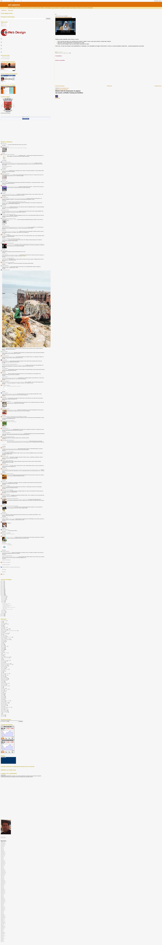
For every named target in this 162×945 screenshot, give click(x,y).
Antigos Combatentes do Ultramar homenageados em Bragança (17, 147)
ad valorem (14, 4)
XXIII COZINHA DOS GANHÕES (7, 429)
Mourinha (2, 680)
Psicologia (2, 697)
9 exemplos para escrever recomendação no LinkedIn (10, 231)
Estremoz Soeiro (5, 464)
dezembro (4, 596)
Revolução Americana (4, 702)
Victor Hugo (3, 714)
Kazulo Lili (4, 536)
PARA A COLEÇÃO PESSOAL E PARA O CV (14, 386)
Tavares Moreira (3, 708)
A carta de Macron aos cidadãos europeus (8, 356)
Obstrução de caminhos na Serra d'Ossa (9, 607)
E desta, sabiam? (5, 167)
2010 (3, 594)
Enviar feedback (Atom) (64, 88)
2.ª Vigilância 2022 (5, 239)
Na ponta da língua (5, 604)
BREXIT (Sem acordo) (5, 266)
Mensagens (4, 23)
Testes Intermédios (4, 709)
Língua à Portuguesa (6, 173)
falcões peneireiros (4, 652)
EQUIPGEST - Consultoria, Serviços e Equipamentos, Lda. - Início (13, 201)
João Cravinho (3, 667)
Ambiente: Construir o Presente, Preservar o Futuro (10, 556)
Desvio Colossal (5, 392)
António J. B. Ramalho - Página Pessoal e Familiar (11, 238)
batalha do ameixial (4, 633)
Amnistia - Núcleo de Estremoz (7, 460)
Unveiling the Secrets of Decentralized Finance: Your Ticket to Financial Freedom (14, 227)
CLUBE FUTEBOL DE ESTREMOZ (8, 420)
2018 (3, 586)
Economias (4, 230)
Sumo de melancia (5, 482)
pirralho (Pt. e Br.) (5, 263)
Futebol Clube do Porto (5, 657)
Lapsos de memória (5, 259)
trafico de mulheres (4, 711)
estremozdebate (5, 368)
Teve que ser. (4, 486)
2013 (3, 591)
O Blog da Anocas (5, 428)
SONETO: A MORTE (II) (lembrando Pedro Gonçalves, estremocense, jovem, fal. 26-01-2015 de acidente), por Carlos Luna (21, 469)
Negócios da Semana (4, 683)
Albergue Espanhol (5, 551)
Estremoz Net (4, 468)
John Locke (3, 668)
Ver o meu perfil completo (5, 58)
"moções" (3, 514)
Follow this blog (25, 118)
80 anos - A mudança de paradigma (12, 155)
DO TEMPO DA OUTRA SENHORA (8, 154)
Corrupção (2, 642)
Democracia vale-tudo (5, 206)
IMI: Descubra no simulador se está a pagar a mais (10, 377)
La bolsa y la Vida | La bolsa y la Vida (8, 214)
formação (2, 654)
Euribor (2, 650)
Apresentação (4, 417)
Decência (2, 644)
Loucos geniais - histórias (6, 603)
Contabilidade (3, 641)
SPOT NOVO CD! (5, 530)
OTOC (2, 686)
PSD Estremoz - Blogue (6, 543)
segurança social (4, 705)
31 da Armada (4, 250)
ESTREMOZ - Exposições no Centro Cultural (10, 498)
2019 (3, 585)
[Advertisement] (70, 82)
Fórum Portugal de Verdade (7, 555)
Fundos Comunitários (6, 494)
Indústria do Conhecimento (7, 166)
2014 (3, 590)
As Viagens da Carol (5, 269)
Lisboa (2, 671)
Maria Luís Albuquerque (5, 673)
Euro (1, 651)
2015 (3, 589)
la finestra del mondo (6, 485)
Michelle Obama (3, 677)
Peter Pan (2, 691)
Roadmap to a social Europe (6, 495)
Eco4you (3, 447)
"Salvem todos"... (5, 373)
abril (3, 610)
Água (2, 625)
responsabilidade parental (5, 700)
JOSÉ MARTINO (5, 197)
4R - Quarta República (6, 234)
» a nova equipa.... (10, 544)
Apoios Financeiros (5, 226)
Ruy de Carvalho (4, 704)
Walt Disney (3, 716)
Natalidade (3, 682)
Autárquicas (3, 631)
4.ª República (3, 623)
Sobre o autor (10, 10)
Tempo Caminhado (5, 146)
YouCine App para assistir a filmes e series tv (9, 194)
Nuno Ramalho (3, 684)
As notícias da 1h (5, 144)
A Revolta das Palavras (6, 401)
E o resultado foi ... (5, 369)
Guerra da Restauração (6, 162)
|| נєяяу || (3, 193)
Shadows (2, 706)
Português (2, 694)
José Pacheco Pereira (4, 669)
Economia (4, 205)
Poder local (3, 693)
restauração (3, 701)
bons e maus (3, 635)
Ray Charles (3, 698)
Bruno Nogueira (3, 636)
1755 (2, 621)
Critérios (2, 643)
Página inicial (3, 10)
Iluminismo (3, 662)
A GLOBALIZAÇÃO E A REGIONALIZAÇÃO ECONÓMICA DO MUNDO (14, 416)
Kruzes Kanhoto (5, 181)
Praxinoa (3, 372)
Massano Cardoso (4, 675)
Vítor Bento (3, 715)
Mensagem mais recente (59, 85)
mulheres (2, 681)
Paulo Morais (3, 688)
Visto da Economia (5, 355)
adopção (2, 624)
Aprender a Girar (5, 456)
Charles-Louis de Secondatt (5, 639)
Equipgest (2, 647)
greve (2, 659)
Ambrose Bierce (3, 627)
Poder (2, 692)
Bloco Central (5, 608)
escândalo (2, 648)
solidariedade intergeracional (6, 707)
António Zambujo (4, 629)
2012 (3, 592)
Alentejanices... (5, 513)
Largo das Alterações (6, 385)
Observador (4, 143)
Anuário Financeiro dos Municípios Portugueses (9, 630)
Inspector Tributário (5, 381)
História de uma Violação (5, 660)
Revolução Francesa (4, 703)
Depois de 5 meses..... (10, 537)
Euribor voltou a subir (6, 606)
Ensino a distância (4, 646)
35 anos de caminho (5, 202)
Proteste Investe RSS (6, 564)
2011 (3, 593)
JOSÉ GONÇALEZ (5, 529)
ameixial (2, 628)
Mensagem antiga (158, 85)
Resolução (3, 699)
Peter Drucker (3, 690)
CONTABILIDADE (5, 265)
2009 (3, 595)
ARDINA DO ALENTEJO (6, 465)
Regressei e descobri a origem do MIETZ (8, 518)
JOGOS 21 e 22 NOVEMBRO (11, 421)
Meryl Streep (3, 676)
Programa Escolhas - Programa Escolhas (9, 364)
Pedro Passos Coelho (4, 689)
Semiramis (4, 569)
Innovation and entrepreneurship (6, 664)
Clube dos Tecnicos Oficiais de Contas (9, 218)
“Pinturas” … (4, 235)
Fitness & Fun (4, 481)
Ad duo (3, 574)
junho (4, 601)
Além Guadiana (5, 351)
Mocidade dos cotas (4, 679)
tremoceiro (4, 397)
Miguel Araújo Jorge (4, 678)
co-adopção (3, 640)
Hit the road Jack (4, 661)
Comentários (4, 25)
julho (3, 600)
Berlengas (3, 348)
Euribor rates (3, 757)
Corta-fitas (4, 169)
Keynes (2, 670)
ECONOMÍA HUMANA (5, 215)
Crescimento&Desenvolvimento (8, 440)
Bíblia (2, 634)
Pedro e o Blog (4, 376)
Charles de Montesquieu (5, 638)
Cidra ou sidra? (9, 174)
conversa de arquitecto (6, 562)
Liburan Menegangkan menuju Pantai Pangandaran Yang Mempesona (13, 433)
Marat (2, 672)
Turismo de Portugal (4, 712)
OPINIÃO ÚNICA (5, 398)
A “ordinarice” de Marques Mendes (12, 186)
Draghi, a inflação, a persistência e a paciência (9, 393)
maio (3, 602)
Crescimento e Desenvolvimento (8, 436)
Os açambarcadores (10, 402)
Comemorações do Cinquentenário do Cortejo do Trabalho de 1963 (17, 499)
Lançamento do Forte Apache (6, 552)
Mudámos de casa (5, 170)
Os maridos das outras (5, 685)
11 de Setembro (3, 620)
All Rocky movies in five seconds (8, 609)
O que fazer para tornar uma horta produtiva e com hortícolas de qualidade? (14, 198)
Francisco (2, 656)
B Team (2, 632)
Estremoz (2, 649)
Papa (2, 687)
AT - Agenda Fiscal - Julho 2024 (12, 219)
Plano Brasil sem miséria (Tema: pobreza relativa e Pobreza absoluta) (18, 441)
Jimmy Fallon (3, 666)
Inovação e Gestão (4, 665)
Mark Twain (3, 674)
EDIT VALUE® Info (5, 210)
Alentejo (2, 626)
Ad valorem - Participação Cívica (8, 258)
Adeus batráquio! (5, 182)
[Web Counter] (57, 94)
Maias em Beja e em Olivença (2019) (8, 352)
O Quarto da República (6, 432)
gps (1, 658)
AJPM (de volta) (5, 517)
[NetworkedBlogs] (25, 116)
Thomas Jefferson (4, 710)
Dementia (4, 571)
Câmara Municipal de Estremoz (6, 637)
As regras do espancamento (63, 17)
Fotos (2, 655)
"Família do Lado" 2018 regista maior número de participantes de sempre (13, 365)
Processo (2, 695)
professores (3, 696)
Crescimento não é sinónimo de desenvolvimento (9, 448)
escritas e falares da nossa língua (8, 262)
